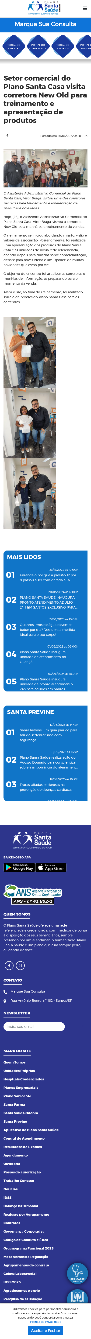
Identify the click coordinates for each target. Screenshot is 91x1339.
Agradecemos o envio (22, 1290)
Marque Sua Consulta (46, 24)
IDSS (7, 1197)
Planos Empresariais (21, 1088)
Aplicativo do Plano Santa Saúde (31, 1130)
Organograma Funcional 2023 (29, 1248)
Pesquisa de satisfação (23, 1299)
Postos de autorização (22, 1172)
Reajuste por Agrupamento (26, 1214)
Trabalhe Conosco (19, 1181)
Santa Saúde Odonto (21, 1113)
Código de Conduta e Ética (26, 1240)
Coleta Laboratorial (20, 1274)
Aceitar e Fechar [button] (45, 1331)
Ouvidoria (12, 1164)
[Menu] (85, 8)
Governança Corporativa (24, 1231)
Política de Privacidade (45, 1321)
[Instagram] (20, 965)
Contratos (12, 1223)
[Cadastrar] (83, 1026)
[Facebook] (7, 136)
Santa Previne (15, 1121)
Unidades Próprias (19, 1071)
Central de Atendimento (24, 1138)
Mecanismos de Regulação (26, 1257)
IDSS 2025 (12, 1282)
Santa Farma (14, 1104)
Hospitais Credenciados (24, 1079)
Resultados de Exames (23, 1147)
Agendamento (16, 1155)
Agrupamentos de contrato (26, 1265)
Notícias (11, 1189)
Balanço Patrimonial (21, 1206)
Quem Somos (14, 1062)
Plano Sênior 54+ (18, 1096)
